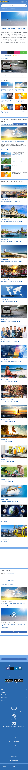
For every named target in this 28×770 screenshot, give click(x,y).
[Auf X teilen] (10, 52)
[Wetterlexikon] (14, 351)
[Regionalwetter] (14, 251)
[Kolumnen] (14, 331)
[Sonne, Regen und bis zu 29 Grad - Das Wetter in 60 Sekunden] (14, 133)
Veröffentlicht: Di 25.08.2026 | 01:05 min (8, 148)
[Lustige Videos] (14, 491)
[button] (14, 689)
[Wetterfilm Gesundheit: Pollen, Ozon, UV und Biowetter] (6, 161)
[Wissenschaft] (14, 511)
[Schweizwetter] (14, 231)
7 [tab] (18, 75)
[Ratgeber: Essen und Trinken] (14, 391)
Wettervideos (4, 697)
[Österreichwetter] (14, 211)
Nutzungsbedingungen (14, 760)
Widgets (3, 692)
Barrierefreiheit (14, 756)
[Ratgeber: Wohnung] (14, 451)
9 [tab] (22, 75)
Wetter (2, 689)
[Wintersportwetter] (14, 531)
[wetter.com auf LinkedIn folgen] (16, 668)
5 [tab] (14, 75)
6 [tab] (16, 75)
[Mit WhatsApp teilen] (23, 52)
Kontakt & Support (14, 745)
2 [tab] (8, 75)
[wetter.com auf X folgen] (12, 669)
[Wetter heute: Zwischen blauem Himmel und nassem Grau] (6, 154)
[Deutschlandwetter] (14, 191)
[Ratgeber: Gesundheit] (14, 411)
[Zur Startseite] (5, 1)
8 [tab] (20, 75)
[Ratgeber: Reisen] (14, 371)
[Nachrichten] (14, 66)
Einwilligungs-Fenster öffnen (14, 741)
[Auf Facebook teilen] (4, 52)
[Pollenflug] (22, 2)
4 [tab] (12, 75)
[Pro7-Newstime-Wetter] (6, 167)
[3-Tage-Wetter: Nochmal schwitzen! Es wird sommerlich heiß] (6, 174)
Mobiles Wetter (4, 694)
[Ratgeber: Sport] (14, 431)
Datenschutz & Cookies (14, 737)
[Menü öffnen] (26, 1)
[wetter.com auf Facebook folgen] (8, 668)
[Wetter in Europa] (14, 271)
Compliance (14, 752)
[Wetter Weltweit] (14, 291)
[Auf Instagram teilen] (17, 52)
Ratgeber (3, 700)
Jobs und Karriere (14, 733)
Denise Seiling (9, 47)
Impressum (14, 749)
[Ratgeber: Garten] (14, 471)
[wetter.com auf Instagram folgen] (20, 668)
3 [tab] (10, 75)
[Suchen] (25, 5)
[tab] (7, 124)
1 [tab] (6, 75)
